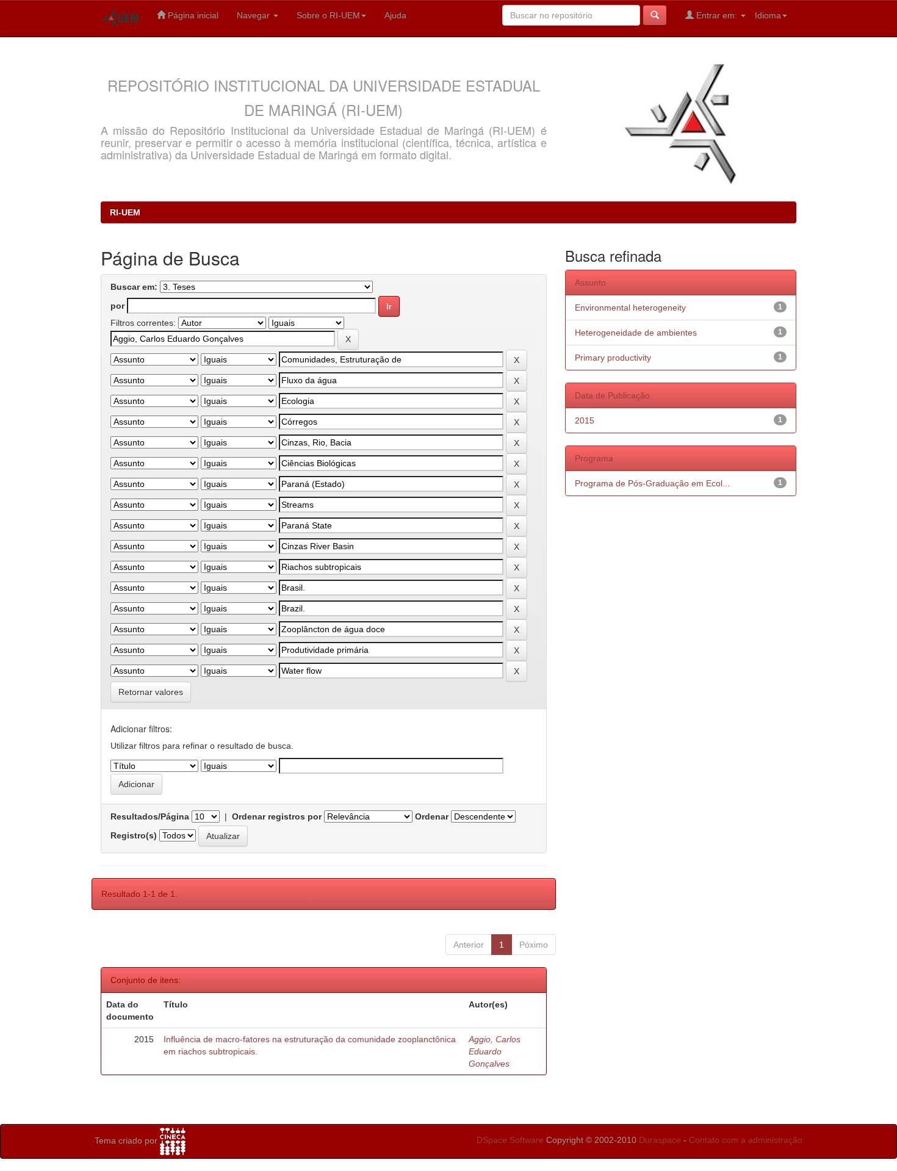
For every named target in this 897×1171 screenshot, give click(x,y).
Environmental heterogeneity (630, 307)
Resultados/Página (149, 816)
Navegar (254, 15)
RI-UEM (125, 212)
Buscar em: (133, 287)
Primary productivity (613, 357)
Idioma (768, 15)
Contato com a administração (745, 1140)
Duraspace (660, 1140)
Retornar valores (150, 692)
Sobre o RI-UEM (328, 15)
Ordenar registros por (277, 816)
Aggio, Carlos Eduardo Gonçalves (495, 1051)
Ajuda (395, 15)
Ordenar (431, 816)
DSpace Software (510, 1140)
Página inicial (191, 15)
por (117, 306)
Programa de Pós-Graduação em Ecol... (652, 483)
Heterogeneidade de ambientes (636, 332)
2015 (584, 420)
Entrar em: (717, 15)
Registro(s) (133, 835)
